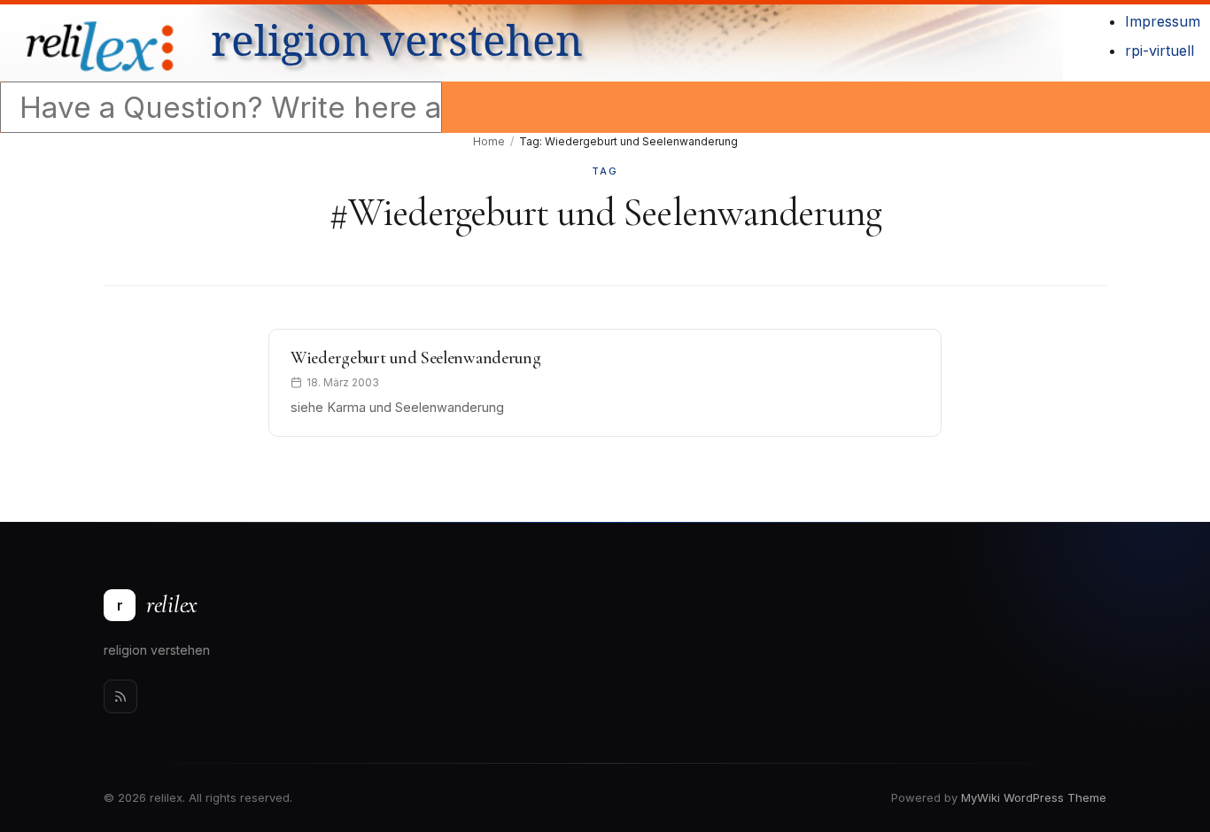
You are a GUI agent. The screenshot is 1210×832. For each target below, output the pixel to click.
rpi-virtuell (1159, 50)
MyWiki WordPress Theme (1033, 797)
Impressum (1162, 21)
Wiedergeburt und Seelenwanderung (415, 358)
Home (489, 141)
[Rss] (120, 696)
